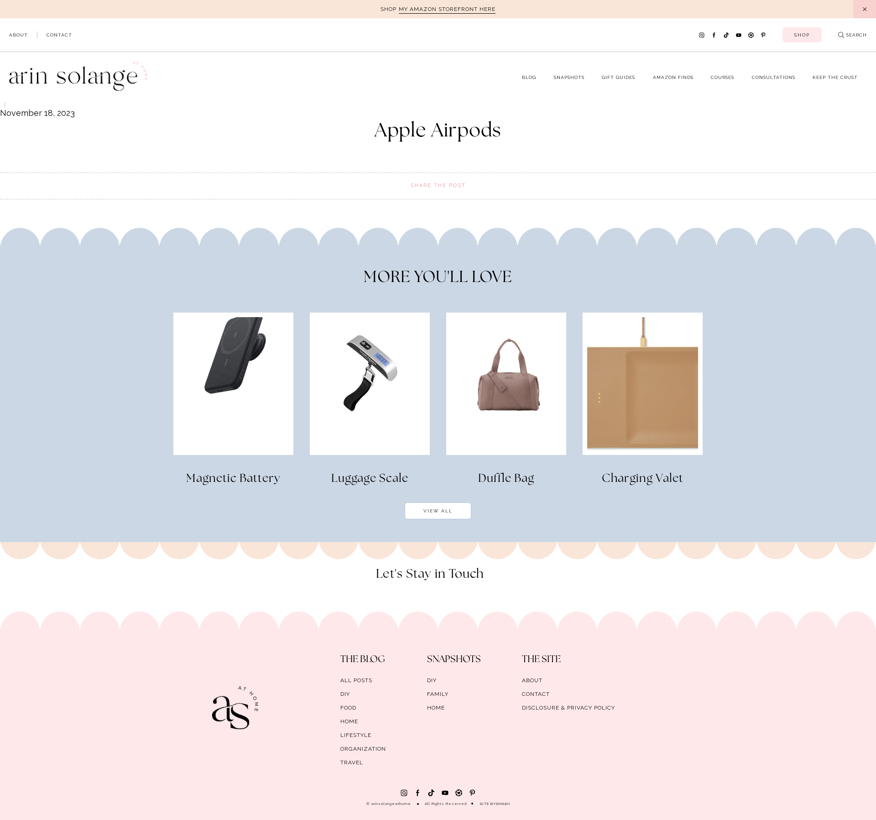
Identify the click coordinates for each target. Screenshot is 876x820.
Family (437, 694)
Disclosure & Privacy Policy (568, 708)
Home (349, 721)
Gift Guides (618, 77)
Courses (722, 77)
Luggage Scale (369, 479)
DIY (345, 694)
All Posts (356, 680)
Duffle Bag (506, 479)
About (18, 34)
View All (438, 510)
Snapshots (569, 77)
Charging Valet (642, 479)
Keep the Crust (835, 77)
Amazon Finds (673, 77)
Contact (59, 34)
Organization (363, 749)
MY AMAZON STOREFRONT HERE (447, 9)
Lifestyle (355, 735)
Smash (503, 803)
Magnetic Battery (233, 479)
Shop (802, 34)
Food (348, 708)
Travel (351, 762)
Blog (529, 77)
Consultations (773, 77)
